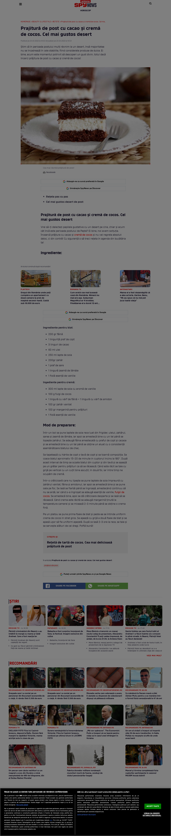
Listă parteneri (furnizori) (86, 815)
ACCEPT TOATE (153, 806)
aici (51, 820)
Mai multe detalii (22, 805)
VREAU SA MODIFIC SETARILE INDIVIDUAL (152, 814)
